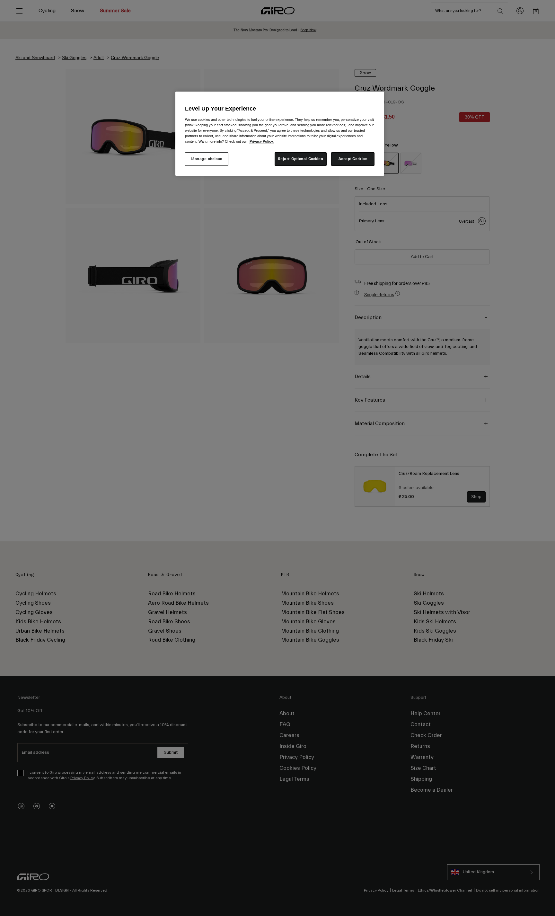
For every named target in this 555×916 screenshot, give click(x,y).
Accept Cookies (353, 159)
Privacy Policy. (262, 141)
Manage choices (206, 159)
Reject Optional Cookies (300, 159)
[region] (279, 134)
